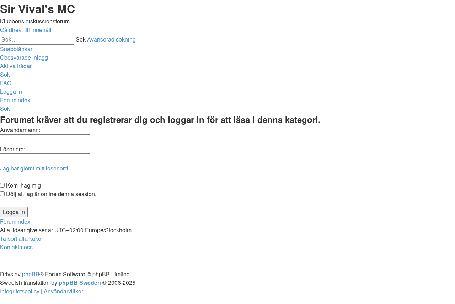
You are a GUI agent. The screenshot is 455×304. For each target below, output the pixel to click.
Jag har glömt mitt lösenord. (34, 168)
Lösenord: (12, 149)
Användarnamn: (20, 130)
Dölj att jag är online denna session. (50, 194)
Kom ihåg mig (23, 185)
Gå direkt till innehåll (26, 30)
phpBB (30, 274)
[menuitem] (24, 57)
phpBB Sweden (80, 282)
